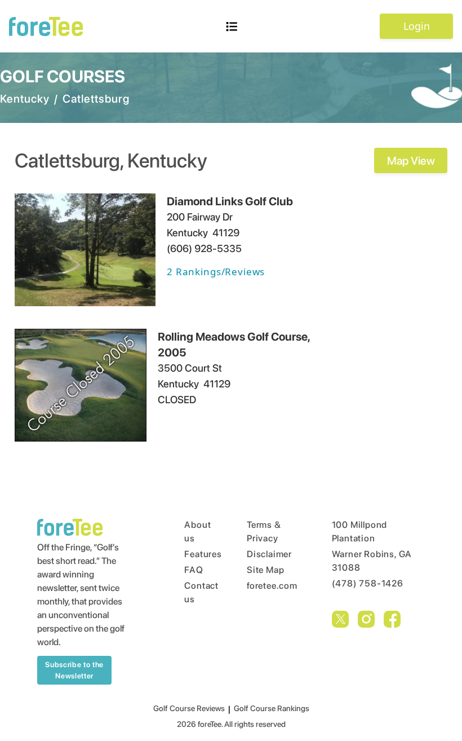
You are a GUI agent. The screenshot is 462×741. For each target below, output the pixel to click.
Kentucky (25, 98)
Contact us (194, 592)
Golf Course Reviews (189, 708)
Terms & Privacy (264, 531)
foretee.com (268, 585)
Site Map (265, 569)
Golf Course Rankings (271, 708)
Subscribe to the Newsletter (74, 670)
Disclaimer (268, 554)
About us (194, 531)
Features (194, 554)
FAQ (193, 569)
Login (416, 26)
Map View (411, 160)
